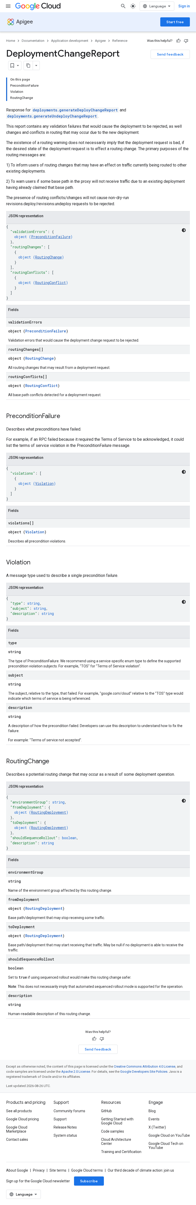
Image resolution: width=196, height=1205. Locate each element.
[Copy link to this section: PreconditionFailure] (65, 416)
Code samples (112, 1131)
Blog (152, 1111)
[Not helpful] (186, 41)
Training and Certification (121, 1152)
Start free (175, 22)
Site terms (58, 1170)
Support (60, 1119)
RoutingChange (48, 257)
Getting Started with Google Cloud (117, 1121)
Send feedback (170, 54)
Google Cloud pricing (22, 1119)
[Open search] (123, 6)
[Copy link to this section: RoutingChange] (54, 762)
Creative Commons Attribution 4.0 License (144, 1066)
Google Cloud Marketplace (16, 1129)
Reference (119, 41)
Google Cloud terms (87, 1170)
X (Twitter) (157, 1127)
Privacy (39, 1170)
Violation (44, 483)
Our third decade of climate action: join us (141, 1170)
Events (154, 1119)
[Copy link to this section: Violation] (35, 563)
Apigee (24, 22)
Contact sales (17, 1139)
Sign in (184, 6)
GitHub (106, 1111)
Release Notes (65, 1127)
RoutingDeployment (48, 812)
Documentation (33, 41)
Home (10, 41)
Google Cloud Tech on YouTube (166, 1146)
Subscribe (89, 1181)
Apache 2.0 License (75, 1071)
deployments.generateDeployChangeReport (75, 110)
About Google (17, 1170)
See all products (19, 1111)
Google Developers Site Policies (143, 1071)
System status (65, 1135)
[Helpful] (178, 41)
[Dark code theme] (184, 230)
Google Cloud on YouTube (169, 1135)
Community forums (69, 1111)
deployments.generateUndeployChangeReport (52, 116)
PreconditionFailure (50, 236)
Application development (69, 41)
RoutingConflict (50, 282)
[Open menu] (8, 6)
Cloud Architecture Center (116, 1141)
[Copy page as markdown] (28, 65)
